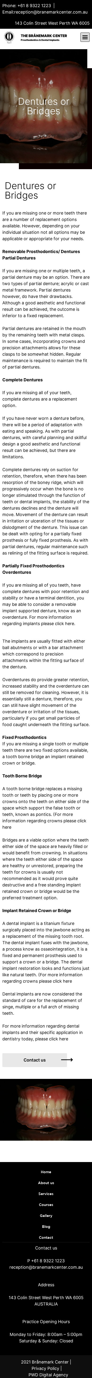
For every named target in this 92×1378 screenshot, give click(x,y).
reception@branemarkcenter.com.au (51, 12)
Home (46, 1172)
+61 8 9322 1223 (33, 5)
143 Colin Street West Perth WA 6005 (52, 23)
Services (46, 1194)
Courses (46, 1204)
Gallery (46, 1215)
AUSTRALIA (46, 1303)
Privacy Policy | (47, 1368)
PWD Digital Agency (48, 1374)
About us (46, 1183)
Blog (46, 1226)
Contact (46, 1237)
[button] (85, 37)
